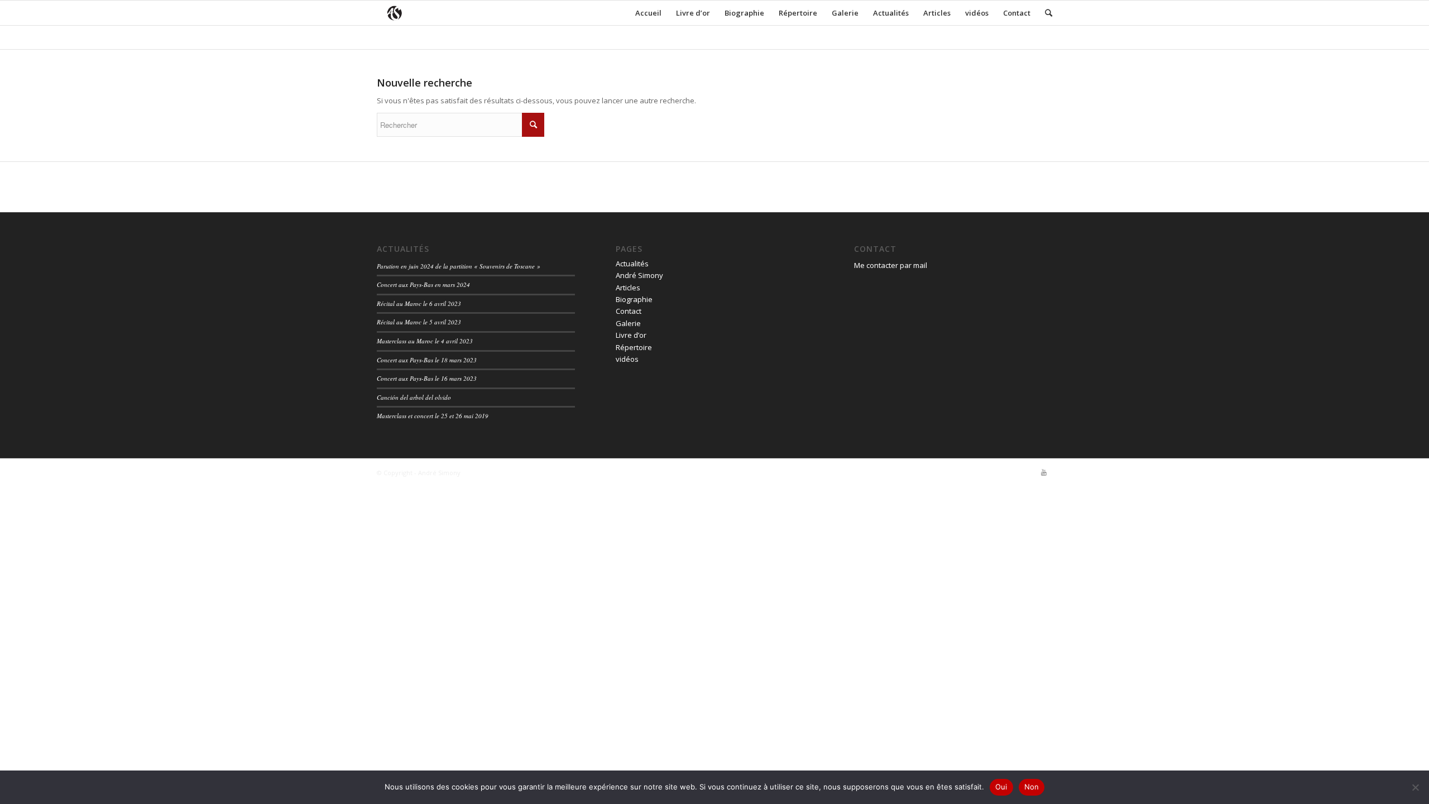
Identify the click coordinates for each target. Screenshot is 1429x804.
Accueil (648, 13)
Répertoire (798, 13)
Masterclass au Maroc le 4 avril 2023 (425, 341)
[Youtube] (1043, 472)
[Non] (1415, 787)
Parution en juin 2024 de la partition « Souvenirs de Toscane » (458, 266)
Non (1031, 786)
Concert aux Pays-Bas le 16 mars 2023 (427, 378)
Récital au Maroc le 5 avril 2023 (419, 322)
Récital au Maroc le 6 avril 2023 (419, 303)
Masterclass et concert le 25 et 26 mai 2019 (432, 415)
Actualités (891, 13)
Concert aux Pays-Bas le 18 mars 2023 (427, 360)
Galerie (845, 13)
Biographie (744, 13)
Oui (1001, 786)
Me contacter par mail (890, 265)
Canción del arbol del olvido (414, 397)
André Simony (639, 275)
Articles (937, 13)
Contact (1016, 13)
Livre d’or (693, 13)
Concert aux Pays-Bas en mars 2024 (423, 284)
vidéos (977, 13)
